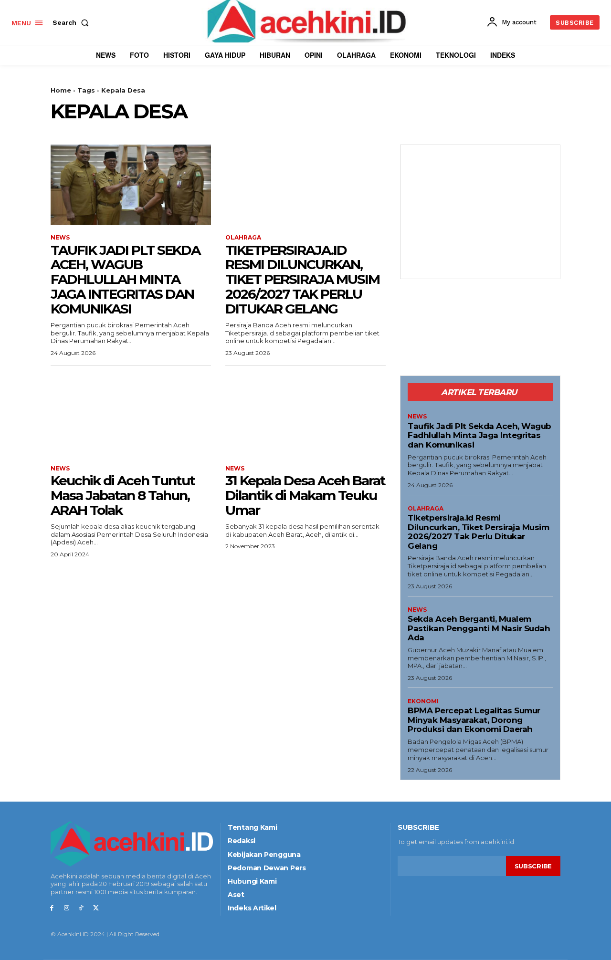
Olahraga (243, 237)
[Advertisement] (480, 211)
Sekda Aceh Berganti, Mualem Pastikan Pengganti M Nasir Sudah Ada (479, 628)
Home (61, 90)
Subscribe (533, 866)
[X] (96, 908)
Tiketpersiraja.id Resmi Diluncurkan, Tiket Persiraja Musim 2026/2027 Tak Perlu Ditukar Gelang (302, 279)
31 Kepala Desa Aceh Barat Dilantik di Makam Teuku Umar (305, 495)
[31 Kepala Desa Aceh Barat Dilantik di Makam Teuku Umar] (305, 416)
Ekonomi (423, 701)
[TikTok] (81, 908)
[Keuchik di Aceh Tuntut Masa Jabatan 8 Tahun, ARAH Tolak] (131, 416)
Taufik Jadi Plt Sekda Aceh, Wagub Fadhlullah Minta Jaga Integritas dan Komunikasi (125, 279)
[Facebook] (52, 908)
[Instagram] (67, 908)
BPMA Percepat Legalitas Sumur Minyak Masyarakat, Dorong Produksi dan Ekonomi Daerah (474, 720)
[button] (73, 22)
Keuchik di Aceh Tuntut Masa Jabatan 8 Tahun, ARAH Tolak (123, 495)
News (60, 237)
